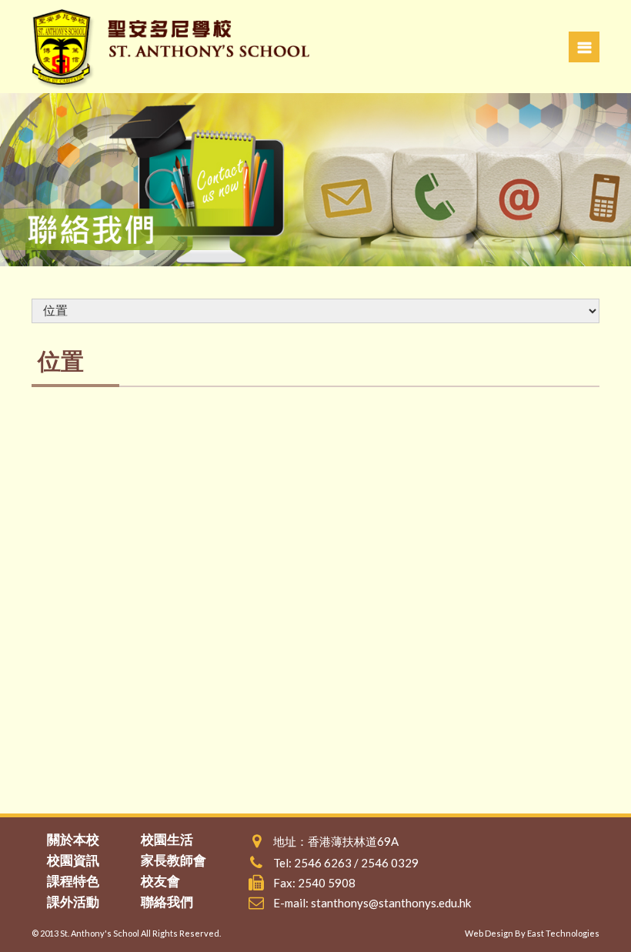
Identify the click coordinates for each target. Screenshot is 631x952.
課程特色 (73, 881)
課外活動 (73, 902)
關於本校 (73, 839)
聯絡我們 (167, 902)
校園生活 (167, 839)
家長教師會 (173, 860)
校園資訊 (73, 860)
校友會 (160, 881)
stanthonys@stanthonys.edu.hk (391, 903)
